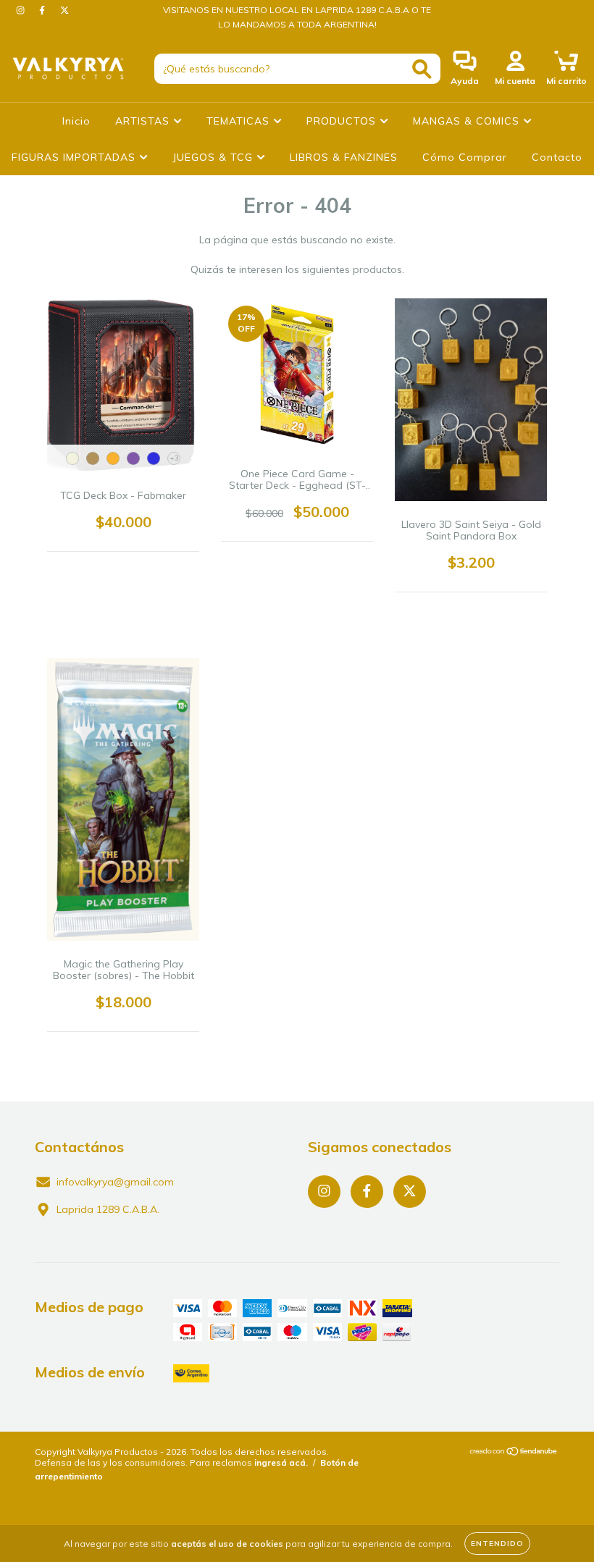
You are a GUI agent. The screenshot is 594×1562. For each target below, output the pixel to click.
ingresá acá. (281, 1462)
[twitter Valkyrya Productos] (64, 10)
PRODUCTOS (343, 120)
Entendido (497, 1543)
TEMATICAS (239, 120)
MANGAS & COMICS (468, 120)
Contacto (557, 157)
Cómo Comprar (464, 157)
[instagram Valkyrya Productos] (22, 10)
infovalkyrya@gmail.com (115, 1181)
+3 (174, 458)
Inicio (76, 120)
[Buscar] (422, 69)
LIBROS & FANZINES (344, 157)
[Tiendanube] (514, 1453)
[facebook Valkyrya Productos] (43, 10)
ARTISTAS (144, 120)
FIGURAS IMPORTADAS (75, 157)
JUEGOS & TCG (214, 157)
